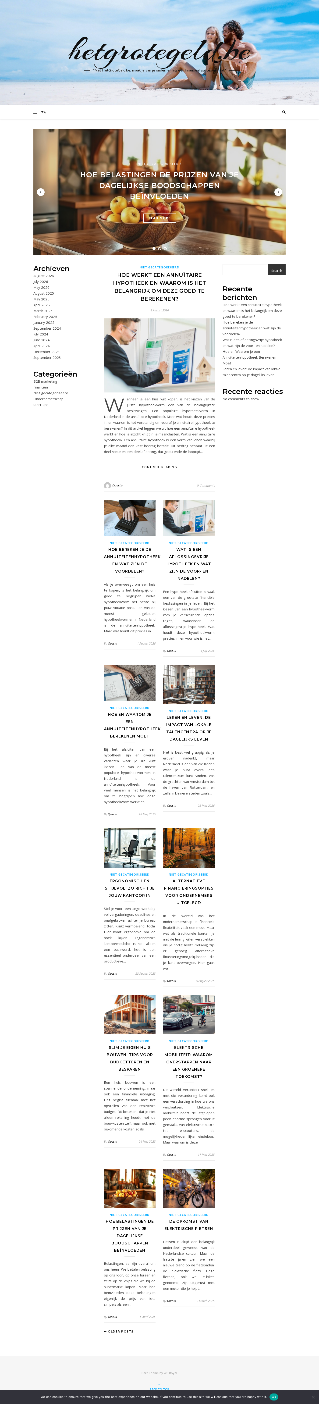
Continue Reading (159, 467)
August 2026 (43, 275)
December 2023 (46, 351)
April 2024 (41, 345)
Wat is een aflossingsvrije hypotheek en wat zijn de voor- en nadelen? (189, 564)
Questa (117, 485)
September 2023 (47, 357)
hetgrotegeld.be (159, 49)
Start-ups (41, 404)
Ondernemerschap (48, 398)
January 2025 (43, 322)
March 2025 (43, 310)
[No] (313, 1397)
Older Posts (120, 1331)
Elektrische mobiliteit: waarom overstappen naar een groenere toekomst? (189, 1062)
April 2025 (41, 305)
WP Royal (170, 1373)
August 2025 (43, 293)
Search (276, 270)
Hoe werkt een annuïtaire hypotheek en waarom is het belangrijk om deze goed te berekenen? (252, 310)
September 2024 (47, 328)
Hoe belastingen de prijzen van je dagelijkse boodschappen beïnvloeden (159, 185)
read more (159, 218)
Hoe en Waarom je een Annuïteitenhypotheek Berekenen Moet (249, 357)
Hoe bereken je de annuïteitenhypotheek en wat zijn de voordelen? (252, 328)
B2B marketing (45, 381)
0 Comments (206, 485)
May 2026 (41, 287)
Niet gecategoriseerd (159, 164)
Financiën (40, 387)
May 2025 (41, 299)
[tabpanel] (159, 192)
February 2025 (45, 316)
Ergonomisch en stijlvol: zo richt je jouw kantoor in (130, 888)
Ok (274, 1397)
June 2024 (41, 340)
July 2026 (40, 281)
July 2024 (40, 334)
